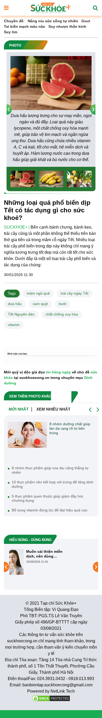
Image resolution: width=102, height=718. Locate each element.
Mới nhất (19, 409)
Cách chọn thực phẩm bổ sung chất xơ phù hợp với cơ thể (69, 554)
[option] (51, 109)
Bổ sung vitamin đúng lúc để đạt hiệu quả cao (49, 510)
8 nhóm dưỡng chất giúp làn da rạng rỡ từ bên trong (69, 428)
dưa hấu (15, 304)
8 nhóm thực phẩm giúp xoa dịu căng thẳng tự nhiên (50, 470)
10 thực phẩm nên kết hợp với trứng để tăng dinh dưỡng (52, 484)
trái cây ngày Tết (74, 293)
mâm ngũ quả (38, 293)
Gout (85, 21)
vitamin (14, 325)
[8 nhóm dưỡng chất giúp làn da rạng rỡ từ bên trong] (27, 435)
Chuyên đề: (14, 21)
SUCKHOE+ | (17, 227)
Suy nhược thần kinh (67, 26)
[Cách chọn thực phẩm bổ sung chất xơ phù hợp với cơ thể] (29, 566)
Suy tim (10, 32)
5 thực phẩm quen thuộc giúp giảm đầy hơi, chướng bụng (48, 498)
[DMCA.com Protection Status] (51, 698)
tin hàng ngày (58, 372)
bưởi (62, 304)
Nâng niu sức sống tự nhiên (53, 21)
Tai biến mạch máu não (24, 26)
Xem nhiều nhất (53, 409)
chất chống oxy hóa (62, 314)
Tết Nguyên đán (21, 314)
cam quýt (40, 304)
